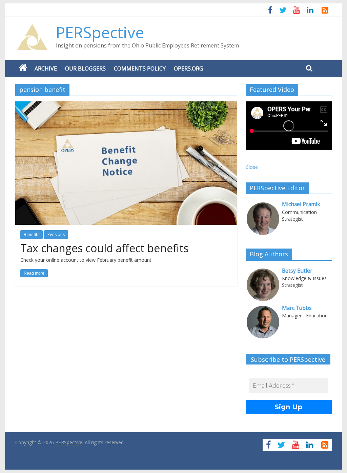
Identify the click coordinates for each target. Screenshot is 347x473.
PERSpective (100, 32)
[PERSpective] (32, 27)
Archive (46, 68)
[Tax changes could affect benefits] (126, 105)
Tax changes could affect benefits (104, 248)
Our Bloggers (85, 68)
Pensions (56, 234)
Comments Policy (140, 68)
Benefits (31, 234)
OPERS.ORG (188, 68)
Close (252, 167)
